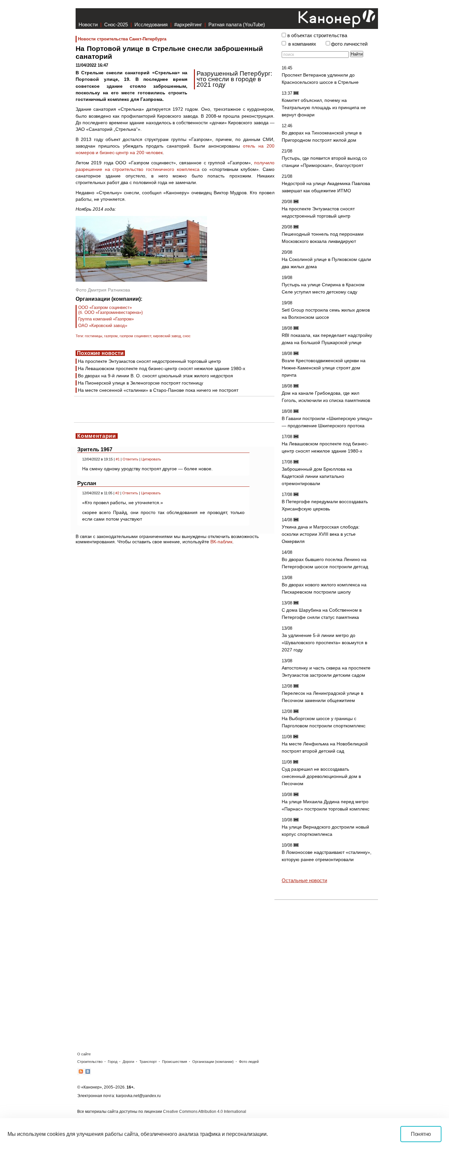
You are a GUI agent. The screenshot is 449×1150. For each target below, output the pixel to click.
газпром (111, 336)
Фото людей (249, 1062)
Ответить (130, 459)
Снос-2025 (116, 24)
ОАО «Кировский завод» (102, 325)
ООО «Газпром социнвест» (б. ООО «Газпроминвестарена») (110, 310)
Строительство (90, 1062)
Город (112, 1062)
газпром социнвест (135, 336)
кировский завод (167, 336)
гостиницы (93, 336)
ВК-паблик (221, 541)
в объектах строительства (317, 35)
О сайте (84, 1054)
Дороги (128, 1062)
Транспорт (148, 1062)
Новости (88, 24)
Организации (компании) (213, 1062)
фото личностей (349, 44)
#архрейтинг (188, 24)
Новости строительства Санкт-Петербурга (122, 38)
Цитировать (151, 459)
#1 (118, 459)
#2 (117, 493)
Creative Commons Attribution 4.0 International (204, 1111)
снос (187, 336)
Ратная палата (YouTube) (236, 24)
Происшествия (174, 1062)
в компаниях (302, 44)
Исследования (151, 24)
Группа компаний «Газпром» (106, 319)
